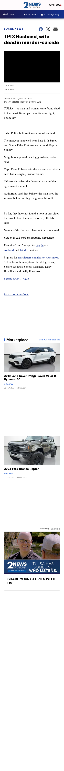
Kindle (24, 250)
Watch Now (54, 5)
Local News (13, 28)
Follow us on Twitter (16, 279)
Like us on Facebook (16, 294)
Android (9, 250)
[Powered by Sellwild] (55, 529)
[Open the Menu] (5, 5)
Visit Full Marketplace (49, 340)
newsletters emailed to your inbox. (38, 257)
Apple (39, 245)
